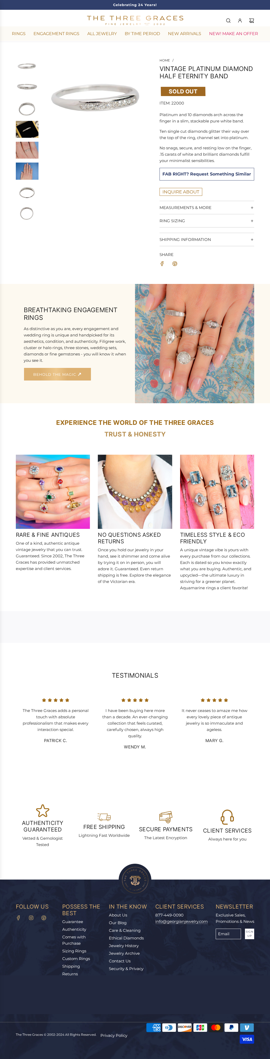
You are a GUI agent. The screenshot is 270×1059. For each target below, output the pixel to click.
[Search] (228, 20)
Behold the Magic (55, 374)
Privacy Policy (113, 1035)
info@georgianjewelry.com (181, 921)
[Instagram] (31, 918)
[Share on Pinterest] (175, 264)
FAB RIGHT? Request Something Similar (206, 174)
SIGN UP (249, 934)
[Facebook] (18, 918)
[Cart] (251, 20)
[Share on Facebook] (162, 264)
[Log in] (240, 20)
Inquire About (180, 191)
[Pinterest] (44, 918)
